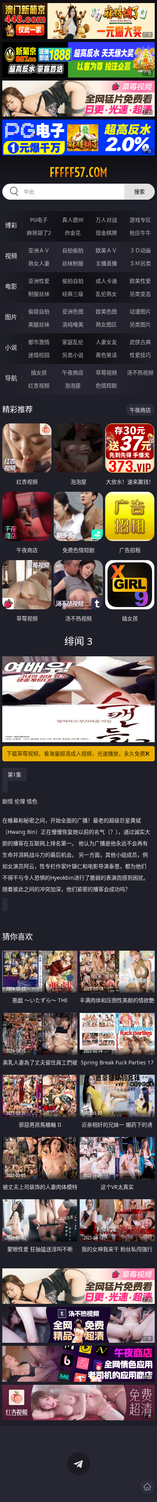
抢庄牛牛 (140, 232)
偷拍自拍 (72, 280)
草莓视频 (106, 372)
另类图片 (140, 324)
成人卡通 (106, 280)
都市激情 (39, 342)
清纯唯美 (72, 324)
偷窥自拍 (39, 311)
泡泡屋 (73, 385)
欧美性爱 (140, 280)
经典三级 (72, 293)
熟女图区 (106, 324)
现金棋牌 (106, 232)
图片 (11, 317)
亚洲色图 (72, 311)
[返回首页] (147, 1486)
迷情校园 (39, 355)
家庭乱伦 (72, 342)
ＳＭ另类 (140, 263)
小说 (11, 347)
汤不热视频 (140, 372)
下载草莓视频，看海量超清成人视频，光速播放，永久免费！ (78, 753)
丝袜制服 (72, 263)
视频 (11, 256)
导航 (11, 378)
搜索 (139, 191)
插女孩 (39, 372)
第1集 (14, 774)
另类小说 (72, 355)
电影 (11, 286)
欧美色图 (106, 311)
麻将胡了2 (39, 232)
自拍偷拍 (72, 250)
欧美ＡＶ (106, 250)
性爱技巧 (140, 355)
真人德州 (72, 219)
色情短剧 (106, 385)
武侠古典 (140, 342)
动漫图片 (140, 311)
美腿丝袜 (39, 324)
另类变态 (140, 293)
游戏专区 (140, 219)
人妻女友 (106, 342)
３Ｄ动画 (140, 250)
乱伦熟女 (106, 293)
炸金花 (73, 232)
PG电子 (39, 219)
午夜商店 (72, 372)
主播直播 (106, 263)
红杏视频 (39, 385)
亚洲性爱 (39, 280)
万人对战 (106, 219)
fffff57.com (78, 172)
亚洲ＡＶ (39, 250)
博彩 (11, 225)
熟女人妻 (39, 263)
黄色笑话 (106, 355)
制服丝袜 (39, 293)
